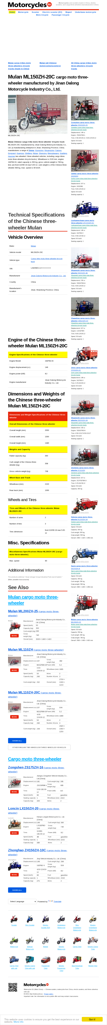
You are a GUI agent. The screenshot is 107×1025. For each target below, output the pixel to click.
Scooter (35, 12)
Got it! (92, 1019)
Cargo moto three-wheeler (34, 759)
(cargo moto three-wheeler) (36, 650)
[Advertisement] (53, 38)
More (14, 636)
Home (12, 12)
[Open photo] (37, 114)
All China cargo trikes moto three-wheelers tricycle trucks (84, 66)
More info (18, 1021)
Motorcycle (23, 12)
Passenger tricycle (60, 15)
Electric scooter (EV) (52, 12)
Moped (68, 12)
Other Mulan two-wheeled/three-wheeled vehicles (39, 747)
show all (17, 741)
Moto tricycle (42, 15)
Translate (57, 901)
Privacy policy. (48, 994)
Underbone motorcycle (85, 12)
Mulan (33, 246)
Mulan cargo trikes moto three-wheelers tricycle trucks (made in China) (19, 66)
